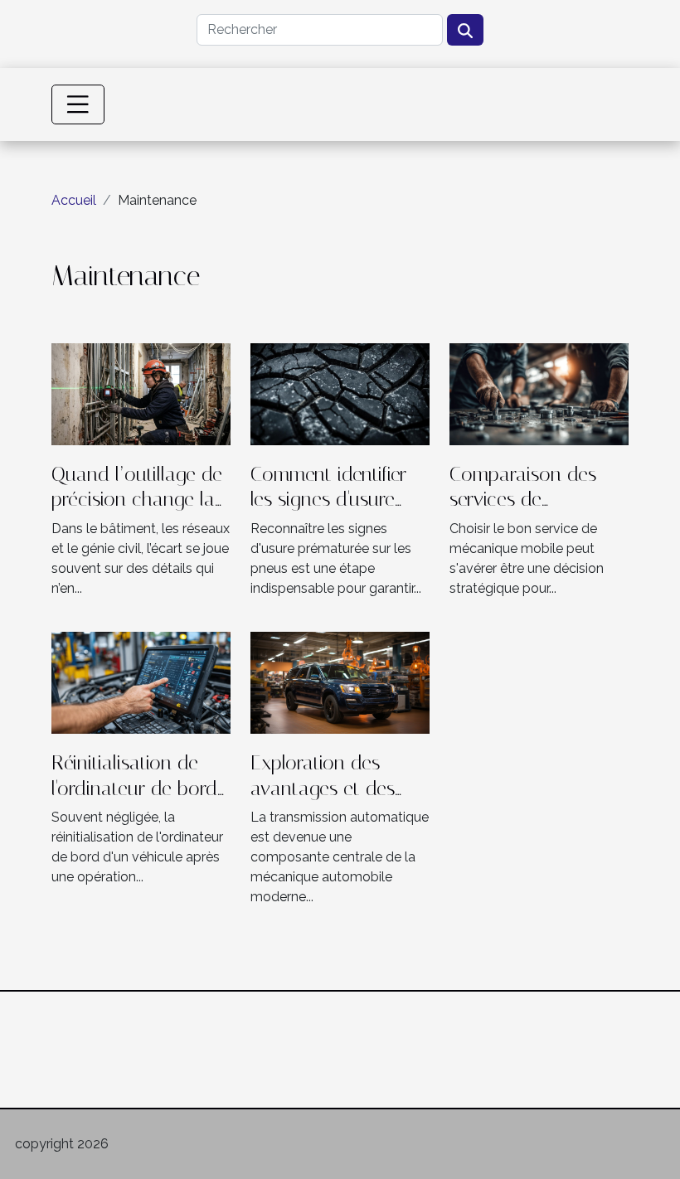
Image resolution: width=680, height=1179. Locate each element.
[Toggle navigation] (77, 104)
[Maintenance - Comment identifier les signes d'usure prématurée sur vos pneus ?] (340, 392)
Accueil (73, 200)
